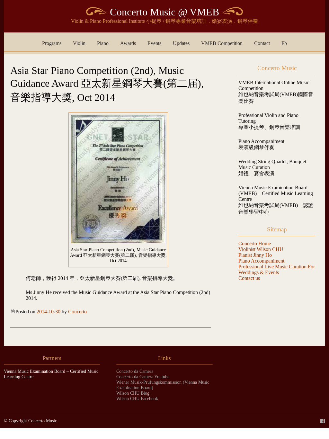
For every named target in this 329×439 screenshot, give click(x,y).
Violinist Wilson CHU (260, 249)
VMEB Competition (222, 43)
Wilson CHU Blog (132, 393)
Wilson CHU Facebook (137, 398)
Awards (128, 43)
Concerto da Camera (134, 371)
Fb (284, 43)
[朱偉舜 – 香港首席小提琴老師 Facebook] (322, 420)
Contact (262, 43)
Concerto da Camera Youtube (142, 376)
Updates (181, 43)
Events (154, 43)
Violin (79, 43)
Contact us (249, 278)
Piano (103, 43)
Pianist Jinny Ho (255, 255)
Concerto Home (254, 243)
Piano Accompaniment (261, 261)
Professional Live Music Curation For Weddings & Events (276, 269)
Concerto (77, 311)
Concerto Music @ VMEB (164, 12)
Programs (51, 43)
